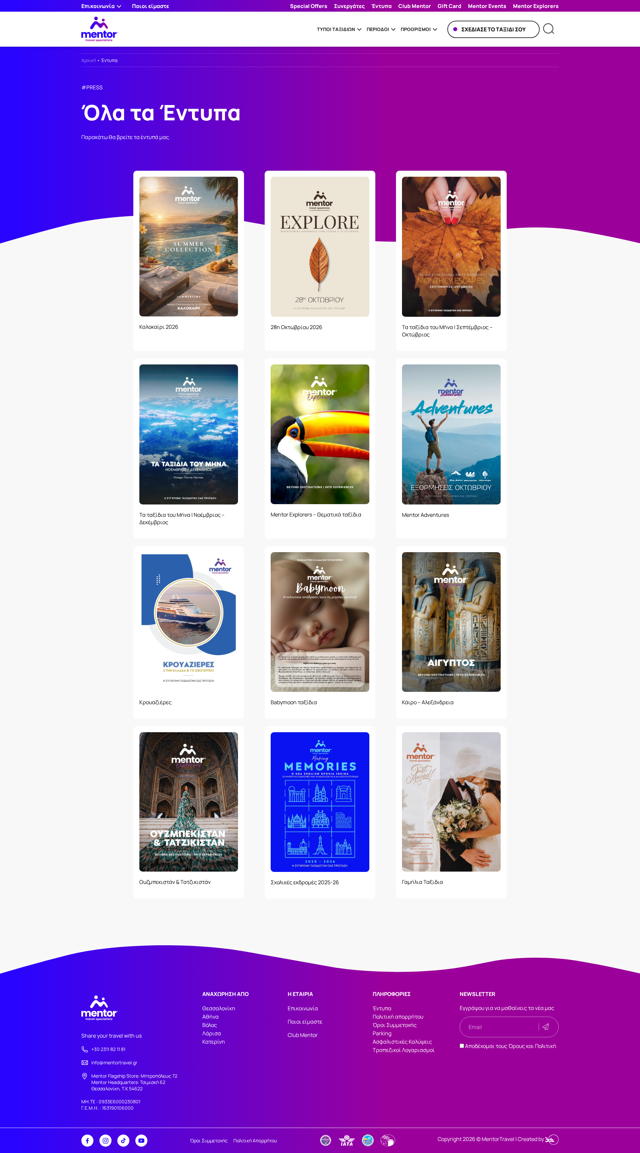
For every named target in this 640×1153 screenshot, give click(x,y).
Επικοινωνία (303, 1008)
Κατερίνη (213, 1041)
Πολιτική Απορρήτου (255, 1140)
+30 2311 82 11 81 (108, 1049)
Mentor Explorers (536, 6)
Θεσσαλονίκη (218, 1008)
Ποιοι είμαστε (150, 6)
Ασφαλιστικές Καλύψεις (402, 1041)
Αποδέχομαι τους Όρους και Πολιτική (510, 1046)
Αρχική (88, 60)
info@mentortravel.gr (114, 1062)
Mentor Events (487, 6)
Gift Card (449, 6)
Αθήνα (210, 1016)
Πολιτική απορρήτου (398, 1016)
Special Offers (308, 6)
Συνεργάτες (349, 6)
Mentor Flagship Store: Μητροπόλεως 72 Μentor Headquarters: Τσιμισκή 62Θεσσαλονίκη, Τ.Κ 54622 (134, 1082)
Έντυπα (381, 6)
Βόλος (209, 1025)
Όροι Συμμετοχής (395, 1025)
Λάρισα (211, 1033)
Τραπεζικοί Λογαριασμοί (404, 1050)
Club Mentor (414, 6)
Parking (382, 1033)
